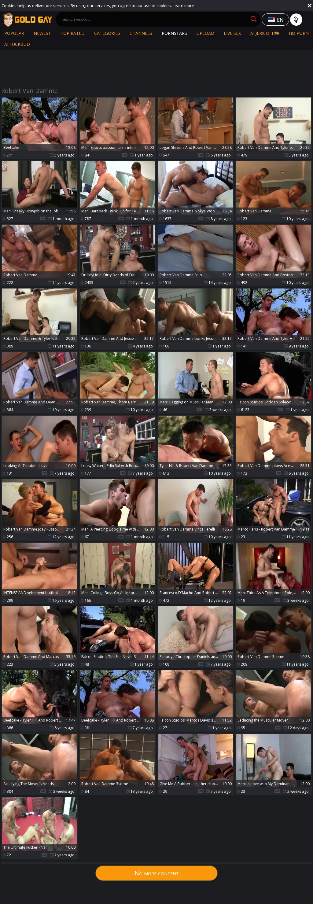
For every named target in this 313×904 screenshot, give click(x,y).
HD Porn (299, 33)
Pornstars (174, 33)
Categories (107, 33)
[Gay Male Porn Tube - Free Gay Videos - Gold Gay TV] (27, 19)
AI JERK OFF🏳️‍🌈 (264, 33)
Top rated (73, 33)
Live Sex (232, 33)
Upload (205, 33)
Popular (14, 33)
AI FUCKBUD (17, 44)
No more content (156, 873)
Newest (42, 33)
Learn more (183, 5)
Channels (141, 33)
